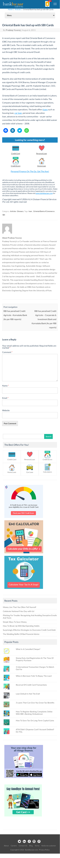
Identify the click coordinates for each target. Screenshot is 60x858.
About (6, 846)
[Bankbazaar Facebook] (29, 841)
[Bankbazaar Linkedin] (24, 841)
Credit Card (15, 153)
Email (5, 398)
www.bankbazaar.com (44, 193)
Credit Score (15, 166)
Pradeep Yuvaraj (13, 30)
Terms (37, 846)
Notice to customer (48, 846)
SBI (3, 215)
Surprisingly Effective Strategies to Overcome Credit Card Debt (29, 630)
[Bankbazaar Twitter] (19, 841)
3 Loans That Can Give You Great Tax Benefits (35, 702)
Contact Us (23, 846)
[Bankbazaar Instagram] (34, 841)
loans (45, 109)
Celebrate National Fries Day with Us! (18, 611)
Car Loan (29, 472)
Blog (31, 846)
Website (6, 410)
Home (10, 9)
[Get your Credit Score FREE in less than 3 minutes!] (23, 518)
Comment (7, 352)
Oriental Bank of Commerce (43, 211)
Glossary (20, 211)
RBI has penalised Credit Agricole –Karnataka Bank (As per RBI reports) (15, 315)
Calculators (47, 472)
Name (5, 385)
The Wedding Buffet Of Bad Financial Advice (21, 634)
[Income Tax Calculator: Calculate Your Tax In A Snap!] (23, 589)
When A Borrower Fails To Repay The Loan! (34, 676)
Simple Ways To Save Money (15, 622)
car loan (18, 113)
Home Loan (41, 166)
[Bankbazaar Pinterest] (39, 841)
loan (30, 211)
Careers (14, 846)
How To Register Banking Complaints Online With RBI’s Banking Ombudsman (34, 712)
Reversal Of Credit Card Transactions (31, 685)
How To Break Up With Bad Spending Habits (21, 626)
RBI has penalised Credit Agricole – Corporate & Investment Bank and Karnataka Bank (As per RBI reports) (44, 319)
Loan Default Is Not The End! (28, 694)
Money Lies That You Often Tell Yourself (19, 607)
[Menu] (55, 4)
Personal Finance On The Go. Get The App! (30, 171)
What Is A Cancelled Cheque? (28, 649)
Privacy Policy (44, 850)
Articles (18, 9)
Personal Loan (41, 153)
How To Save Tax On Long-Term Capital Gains (35, 720)
